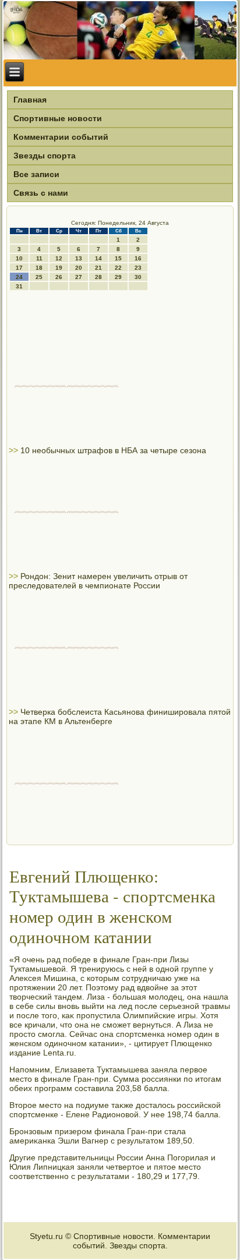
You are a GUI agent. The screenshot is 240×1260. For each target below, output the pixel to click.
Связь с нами (40, 192)
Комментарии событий (60, 137)
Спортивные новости (57, 118)
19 (58, 267)
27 (78, 277)
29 (118, 277)
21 (98, 267)
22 (118, 267)
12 (58, 258)
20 (78, 267)
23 (138, 267)
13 (78, 258)
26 (58, 277)
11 (39, 258)
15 (118, 258)
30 (138, 277)
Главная (30, 99)
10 (19, 258)
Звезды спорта (44, 155)
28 (98, 277)
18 (39, 267)
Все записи (36, 174)
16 (138, 258)
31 (19, 286)
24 (19, 277)
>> (14, 450)
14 (98, 258)
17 (19, 267)
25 (39, 277)
